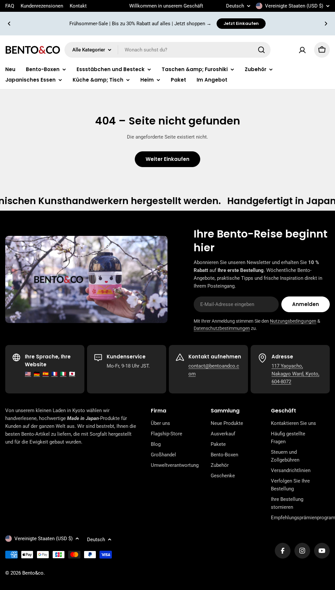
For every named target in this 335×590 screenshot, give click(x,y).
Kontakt (78, 6)
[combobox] (167, 50)
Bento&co (33, 573)
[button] (9, 24)
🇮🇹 (63, 374)
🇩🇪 (37, 374)
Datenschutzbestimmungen (222, 328)
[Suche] (261, 50)
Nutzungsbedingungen (293, 321)
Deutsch (235, 6)
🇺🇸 (28, 374)
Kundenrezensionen (42, 6)
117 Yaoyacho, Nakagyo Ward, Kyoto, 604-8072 (295, 374)
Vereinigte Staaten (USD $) (294, 6)
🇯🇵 (72, 374)
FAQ (9, 6)
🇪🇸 (46, 374)
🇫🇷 (54, 374)
